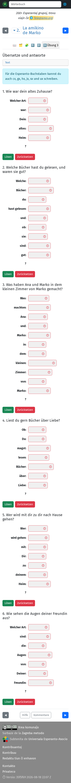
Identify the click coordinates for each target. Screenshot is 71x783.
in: (24, 344)
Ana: (23, 317)
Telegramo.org (43, 18)
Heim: (22, 138)
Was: (23, 298)
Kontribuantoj (12, 747)
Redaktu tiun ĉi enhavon (19, 758)
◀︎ (5, 30)
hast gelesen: (17, 209)
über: (22, 476)
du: (24, 199)
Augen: (21, 655)
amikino (36, 28)
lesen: (22, 457)
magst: (21, 448)
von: (23, 381)
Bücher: (21, 190)
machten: (20, 307)
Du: (24, 439)
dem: (23, 354)
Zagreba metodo (33, 733)
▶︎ (66, 30)
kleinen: (21, 363)
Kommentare (41, 715)
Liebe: (22, 485)
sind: (23, 246)
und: (23, 218)
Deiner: (21, 673)
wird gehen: (18, 538)
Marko (35, 32)
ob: (24, 227)
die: (23, 646)
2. (18, 30)
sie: (24, 236)
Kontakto (8, 766)
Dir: (24, 556)
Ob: (24, 430)
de (25, 32)
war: (23, 110)
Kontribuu (9, 753)
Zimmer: (20, 372)
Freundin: (20, 683)
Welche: (21, 181)
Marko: (21, 335)
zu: (24, 565)
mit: (23, 547)
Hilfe (25, 715)
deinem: (21, 575)
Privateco (8, 771)
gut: (23, 255)
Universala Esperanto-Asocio (48, 739)
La (25, 28)
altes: (22, 128)
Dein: (22, 119)
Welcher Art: (18, 101)
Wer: (23, 528)
